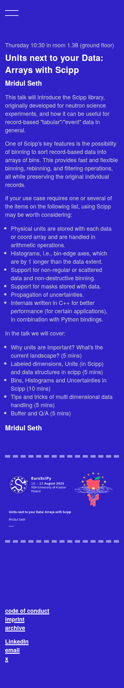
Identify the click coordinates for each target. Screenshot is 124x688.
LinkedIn (17, 641)
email (12, 650)
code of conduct (27, 610)
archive (15, 628)
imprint (14, 619)
